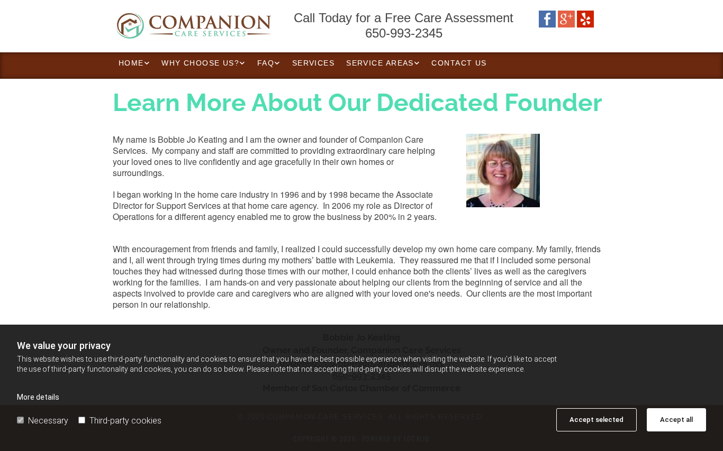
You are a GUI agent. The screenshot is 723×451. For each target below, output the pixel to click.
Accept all (676, 420)
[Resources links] (147, 62)
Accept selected (596, 420)
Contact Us (458, 63)
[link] (134, 62)
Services (313, 63)
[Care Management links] (243, 62)
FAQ (265, 63)
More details (38, 397)
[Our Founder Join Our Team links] (278, 62)
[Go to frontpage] (192, 26)
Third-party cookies (125, 421)
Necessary (48, 421)
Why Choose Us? (200, 63)
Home (131, 63)
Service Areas (380, 63)
